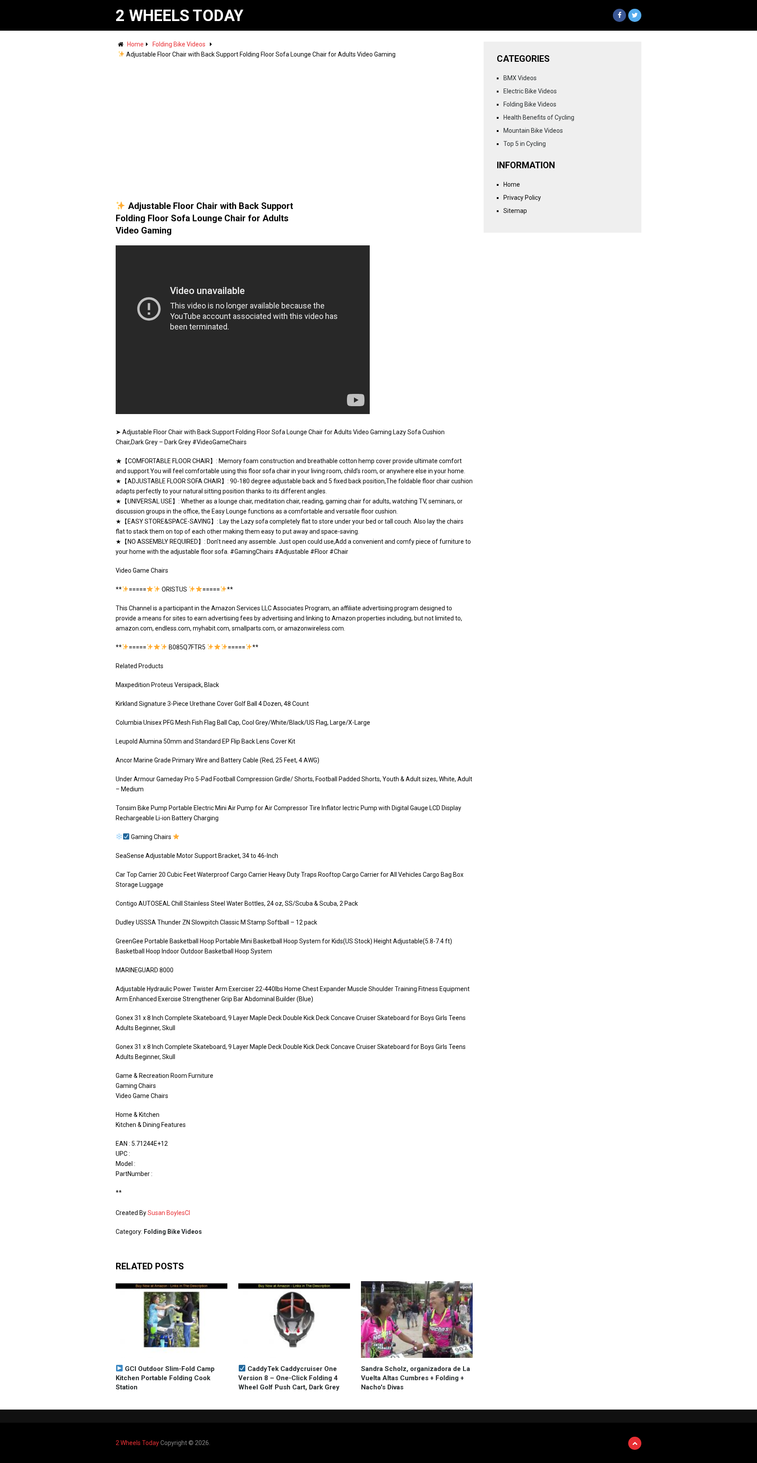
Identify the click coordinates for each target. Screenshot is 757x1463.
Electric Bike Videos (530, 91)
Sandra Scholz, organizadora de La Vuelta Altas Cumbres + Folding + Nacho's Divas (415, 1378)
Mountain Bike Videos (533, 130)
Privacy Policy (522, 197)
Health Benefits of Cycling (538, 117)
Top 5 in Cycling (524, 143)
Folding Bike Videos (178, 44)
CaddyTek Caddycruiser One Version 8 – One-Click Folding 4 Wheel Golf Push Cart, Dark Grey (289, 1378)
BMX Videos (520, 77)
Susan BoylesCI (169, 1212)
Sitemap (515, 210)
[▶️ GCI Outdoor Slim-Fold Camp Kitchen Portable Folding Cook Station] (171, 1319)
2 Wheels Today (180, 16)
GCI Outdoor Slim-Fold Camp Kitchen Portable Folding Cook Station (165, 1378)
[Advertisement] (294, 125)
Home (135, 44)
